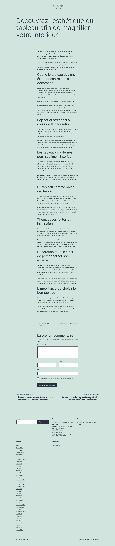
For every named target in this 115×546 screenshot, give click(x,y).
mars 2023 (19, 525)
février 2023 (19, 527)
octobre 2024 (20, 484)
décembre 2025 (20, 452)
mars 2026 (19, 445)
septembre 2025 (21, 459)
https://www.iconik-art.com (65, 101)
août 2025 (19, 461)
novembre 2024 (20, 482)
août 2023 (19, 514)
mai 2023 (18, 520)
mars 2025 (19, 473)
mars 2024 (19, 498)
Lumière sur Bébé (57, 432)
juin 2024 (18, 491)
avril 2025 (19, 470)
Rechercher (19, 419)
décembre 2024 (20, 479)
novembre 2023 (20, 507)
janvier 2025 (19, 477)
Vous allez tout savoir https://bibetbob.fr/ (58, 429)
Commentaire (41, 344)
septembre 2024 (21, 486)
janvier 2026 (19, 450)
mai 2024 (19, 493)
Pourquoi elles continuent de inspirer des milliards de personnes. (62, 434)
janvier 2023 (19, 530)
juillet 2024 (19, 489)
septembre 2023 (21, 511)
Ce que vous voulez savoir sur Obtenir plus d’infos (62, 423)
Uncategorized (74, 323)
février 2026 (19, 448)
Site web (39, 370)
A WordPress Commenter (84, 422)
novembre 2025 (20, 454)
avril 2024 (19, 495)
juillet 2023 (19, 516)
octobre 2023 (20, 509)
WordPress (96, 539)
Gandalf (41, 325)
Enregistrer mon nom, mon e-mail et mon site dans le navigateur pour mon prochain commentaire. (58, 379)
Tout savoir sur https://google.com (62, 426)
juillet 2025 (19, 463)
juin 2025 (18, 466)
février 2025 (19, 475)
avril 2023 (19, 523)
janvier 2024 (19, 502)
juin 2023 (18, 518)
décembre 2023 (20, 505)
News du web (57, 6)
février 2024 (19, 500)
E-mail (61, 361)
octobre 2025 (20, 457)
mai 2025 (18, 468)
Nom (39, 361)
